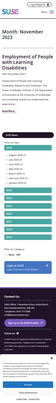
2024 (9, 198)
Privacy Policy (34, 399)
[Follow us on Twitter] (18, 333)
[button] (51, 357)
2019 (9, 237)
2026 (9, 147)
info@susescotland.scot (16, 315)
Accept (28, 384)
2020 (9, 229)
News (12, 254)
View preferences (28, 392)
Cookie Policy (21, 399)
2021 (9, 221)
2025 (9, 190)
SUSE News (12, 135)
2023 (9, 205)
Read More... (9, 111)
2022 (9, 213)
